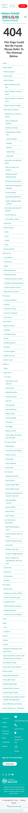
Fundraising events (10, 334)
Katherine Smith (11, 431)
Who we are (8, 373)
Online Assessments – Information (13, 708)
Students (7, 304)
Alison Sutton (10, 511)
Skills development (10, 270)
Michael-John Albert (12, 476)
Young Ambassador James (14, 541)
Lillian (7, 232)
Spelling (9, 147)
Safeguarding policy (10, 610)
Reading (9, 143)
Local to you (8, 568)
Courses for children (10, 300)
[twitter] (6, 774)
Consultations (8, 257)
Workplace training (10, 274)
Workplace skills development (14, 283)
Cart (5, 627)
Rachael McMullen (11, 392)
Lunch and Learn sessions (13, 287)
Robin (7, 245)
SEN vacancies (8, 576)
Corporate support (10, 343)
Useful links (7, 223)
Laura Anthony (10, 480)
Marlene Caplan (11, 455)
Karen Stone (9, 468)
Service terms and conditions (13, 614)
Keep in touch (8, 360)
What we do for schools (11, 292)
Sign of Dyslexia (9, 80)
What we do (7, 253)
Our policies (7, 585)
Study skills (10, 156)
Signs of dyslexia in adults (13, 105)
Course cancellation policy (12, 597)
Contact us (5, 7)
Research (7, 580)
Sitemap (5, 640)
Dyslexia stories (9, 228)
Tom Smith (9, 422)
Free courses (8, 317)
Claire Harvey (10, 388)
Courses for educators (11, 313)
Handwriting (10, 152)
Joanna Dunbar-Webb (12, 485)
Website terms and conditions (13, 593)
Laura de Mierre (11, 507)
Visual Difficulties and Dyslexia (12, 704)
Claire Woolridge (11, 418)
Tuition (6, 266)
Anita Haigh (9, 459)
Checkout (7, 632)
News (4, 619)
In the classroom (11, 215)
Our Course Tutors (10, 442)
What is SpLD (8, 76)
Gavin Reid (9, 545)
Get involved (7, 321)
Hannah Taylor (10, 414)
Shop (4, 623)
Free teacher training (12, 219)
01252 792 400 (18, 729)
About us (6, 364)
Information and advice (11, 110)
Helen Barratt (10, 446)
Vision (6, 368)
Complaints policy (9, 602)
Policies (4, 723)
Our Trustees (9, 472)
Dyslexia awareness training (13, 279)
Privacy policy (8, 589)
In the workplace (11, 192)
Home (5, 63)
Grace (7, 236)
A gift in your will (9, 355)
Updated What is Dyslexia (11, 688)
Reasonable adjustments (13, 181)
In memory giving (9, 351)
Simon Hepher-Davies (12, 489)
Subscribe (4, 5)
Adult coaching (7, 671)
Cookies (5, 644)
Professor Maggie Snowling (14, 554)
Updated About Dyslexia (10, 692)
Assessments (8, 262)
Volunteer (7, 347)
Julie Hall (8, 401)
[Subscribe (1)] (14, 762)
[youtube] (12, 774)
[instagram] (9, 774)
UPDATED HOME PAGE (10, 684)
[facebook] (3, 774)
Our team (8, 377)
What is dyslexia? (9, 72)
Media (4, 738)
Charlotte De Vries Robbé (14, 450)
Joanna (7, 240)
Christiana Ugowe (11, 396)
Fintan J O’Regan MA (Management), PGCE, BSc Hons (14, 560)
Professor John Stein (12, 549)
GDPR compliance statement (13, 606)
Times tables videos (9, 680)
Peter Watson (10, 516)
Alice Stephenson (11, 409)
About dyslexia (7, 67)
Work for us (7, 572)
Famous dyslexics (9, 249)
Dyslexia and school (12, 128)
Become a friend (9, 326)
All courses (6, 296)
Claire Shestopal (11, 463)
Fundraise (7, 330)
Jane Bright (9, 426)
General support (12, 139)
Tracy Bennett (10, 405)
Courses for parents (10, 309)
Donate (6, 338)
